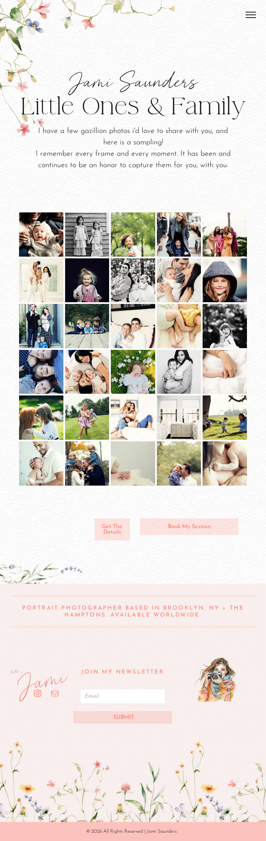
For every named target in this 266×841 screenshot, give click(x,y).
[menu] (251, 15)
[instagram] (37, 694)
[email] (55, 694)
